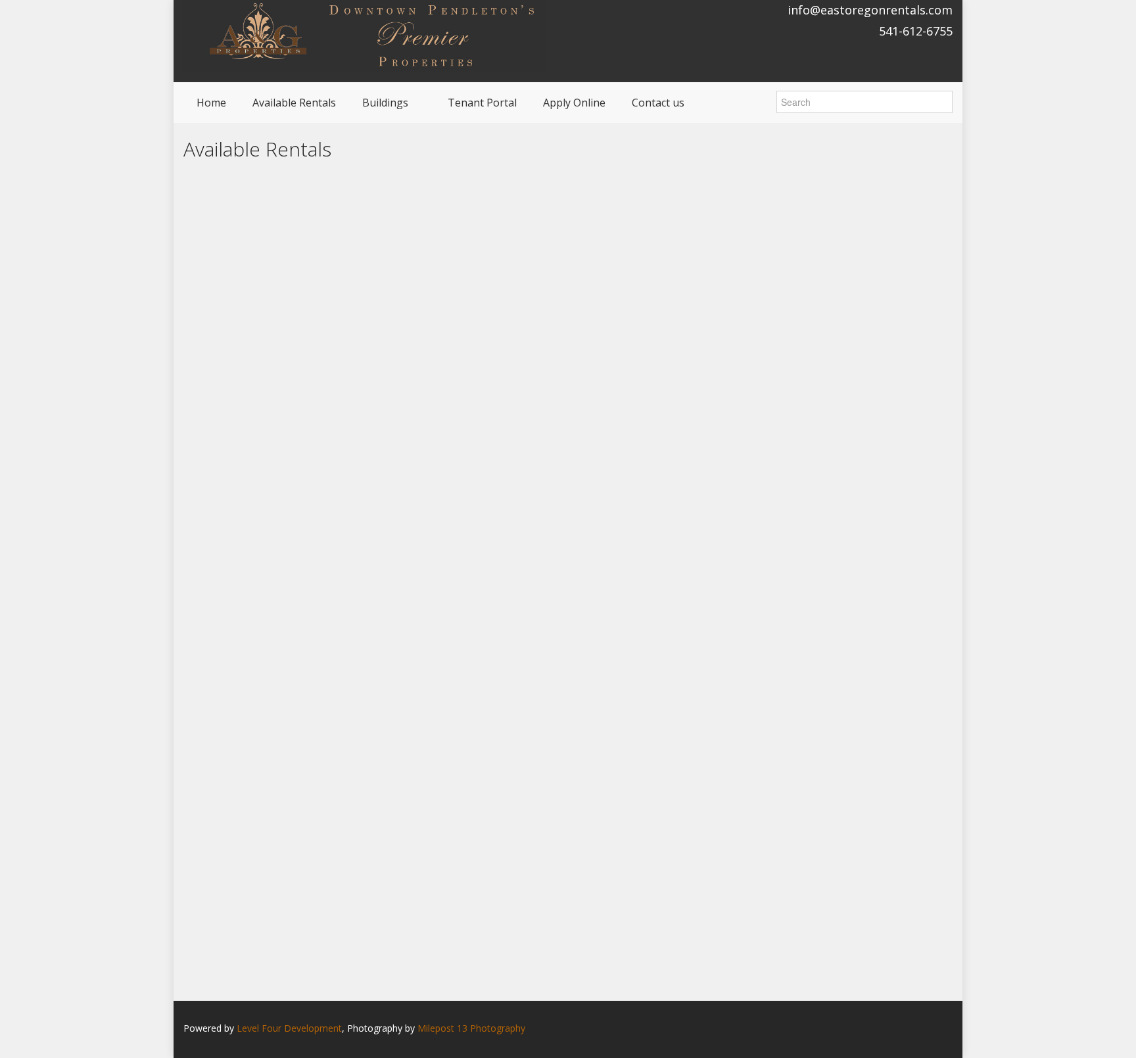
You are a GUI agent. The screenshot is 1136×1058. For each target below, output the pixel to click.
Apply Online (574, 102)
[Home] (364, 35)
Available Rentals (294, 102)
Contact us (658, 102)
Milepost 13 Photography (471, 1028)
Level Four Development (289, 1028)
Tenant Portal (482, 102)
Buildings (385, 102)
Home (211, 102)
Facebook (949, 1029)
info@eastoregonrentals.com (870, 10)
